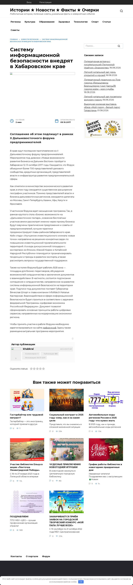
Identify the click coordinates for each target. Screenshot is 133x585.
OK (80, 582)
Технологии (81, 22)
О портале (32, 556)
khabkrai (28, 349)
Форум (46, 556)
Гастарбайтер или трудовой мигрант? (26, 416)
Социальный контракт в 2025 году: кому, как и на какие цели (66, 418)
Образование (47, 22)
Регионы (16, 22)
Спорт (95, 22)
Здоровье (64, 22)
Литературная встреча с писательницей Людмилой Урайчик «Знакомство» (99, 64)
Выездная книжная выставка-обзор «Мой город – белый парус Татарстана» (102, 107)
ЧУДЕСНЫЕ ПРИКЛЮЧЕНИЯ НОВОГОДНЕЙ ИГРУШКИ (65, 465)
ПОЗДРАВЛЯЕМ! (19, 516)
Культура (30, 22)
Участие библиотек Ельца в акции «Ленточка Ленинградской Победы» (26, 467)
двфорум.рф (49, 328)
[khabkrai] (15, 351)
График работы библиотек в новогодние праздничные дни (105, 467)
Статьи (106, 22)
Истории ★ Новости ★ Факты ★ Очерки (54, 9)
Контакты (16, 556)
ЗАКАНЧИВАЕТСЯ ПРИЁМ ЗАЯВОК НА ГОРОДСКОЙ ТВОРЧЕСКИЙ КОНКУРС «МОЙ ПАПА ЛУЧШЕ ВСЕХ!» (66, 521)
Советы (15, 30)
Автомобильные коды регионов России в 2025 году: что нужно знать (103, 418)
